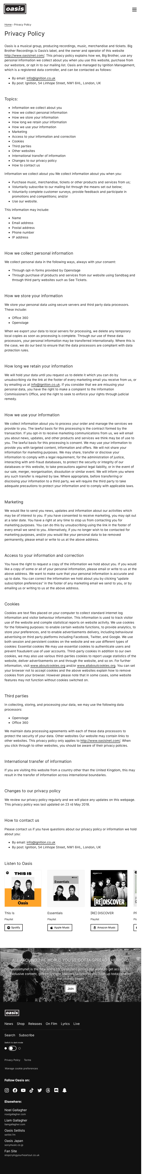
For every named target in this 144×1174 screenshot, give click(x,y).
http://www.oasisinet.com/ (24, 55)
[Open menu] (134, 10)
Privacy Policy (12, 1059)
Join (71, 989)
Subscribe (26, 1035)
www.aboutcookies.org (47, 665)
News (8, 1024)
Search (9, 1035)
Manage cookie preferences (21, 1068)
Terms (27, 1059)
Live (77, 1024)
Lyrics (65, 1024)
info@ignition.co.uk (41, 78)
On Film (51, 1024)
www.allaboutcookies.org (96, 665)
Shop (21, 1024)
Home (8, 24)
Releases (35, 1024)
